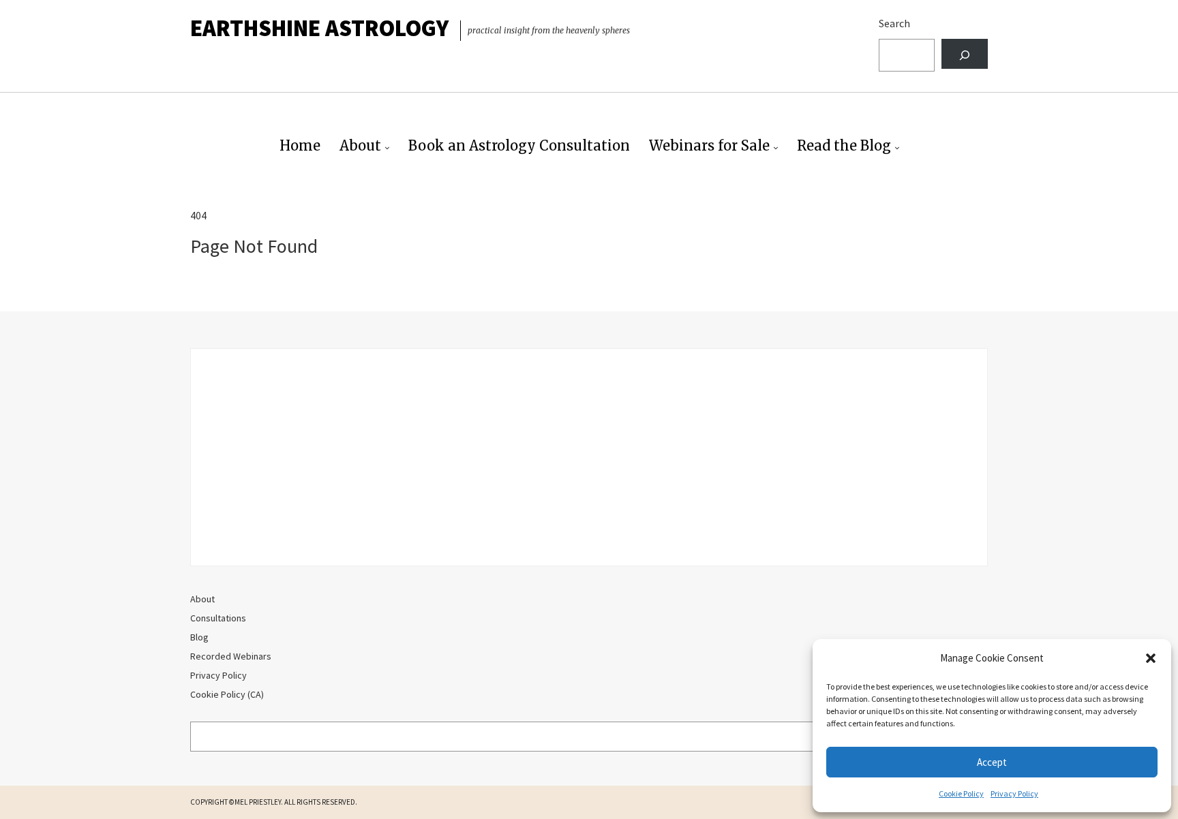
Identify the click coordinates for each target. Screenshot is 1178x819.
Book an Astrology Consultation (519, 145)
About (360, 145)
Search (894, 23)
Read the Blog (844, 145)
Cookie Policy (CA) (227, 694)
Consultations (218, 618)
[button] (1151, 658)
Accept (992, 762)
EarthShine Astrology (319, 28)
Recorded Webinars (230, 656)
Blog (199, 637)
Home (300, 145)
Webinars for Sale (709, 145)
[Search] (964, 54)
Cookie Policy (961, 793)
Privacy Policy (1014, 793)
